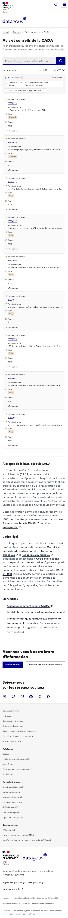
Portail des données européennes (18, 736)
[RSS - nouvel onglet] (49, 696)
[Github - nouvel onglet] (40, 696)
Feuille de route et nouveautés (16, 759)
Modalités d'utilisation (22, 898)
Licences (6, 898)
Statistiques (8, 774)
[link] (13, 665)
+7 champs (13, 130)
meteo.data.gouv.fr (11, 792)
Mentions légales (10, 903)
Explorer (17, 32)
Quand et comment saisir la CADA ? (28, 606)
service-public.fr (11, 889)
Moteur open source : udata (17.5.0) (18, 835)
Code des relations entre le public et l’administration (31, 560)
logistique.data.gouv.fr (13, 817)
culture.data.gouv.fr (12, 812)
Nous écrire (8, 764)
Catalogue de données (13, 726)
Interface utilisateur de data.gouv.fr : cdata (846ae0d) (27, 840)
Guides (6, 754)
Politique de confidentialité (45, 898)
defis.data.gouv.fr (11, 807)
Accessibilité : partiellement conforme (36, 903)
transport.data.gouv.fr (13, 797)
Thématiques (8, 716)
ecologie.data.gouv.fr (12, 802)
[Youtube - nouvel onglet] (31, 696)
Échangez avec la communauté (17, 769)
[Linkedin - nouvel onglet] (4, 696)
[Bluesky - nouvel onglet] (22, 696)
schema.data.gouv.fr (12, 741)
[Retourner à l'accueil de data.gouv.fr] (14, 21)
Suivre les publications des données (18, 731)
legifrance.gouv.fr (12, 882)
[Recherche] (56, 4)
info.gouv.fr (34, 882)
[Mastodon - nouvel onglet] (13, 696)
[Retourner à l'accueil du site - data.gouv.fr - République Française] (34, 858)
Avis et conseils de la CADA (19, 523)
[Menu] (64, 4)
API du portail (9, 830)
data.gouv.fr (10, 527)
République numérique (36, 555)
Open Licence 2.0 (24, 913)
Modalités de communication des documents (34, 612)
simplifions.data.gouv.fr (13, 787)
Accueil (6, 32)
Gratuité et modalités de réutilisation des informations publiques (31, 551)
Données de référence (13, 721)
